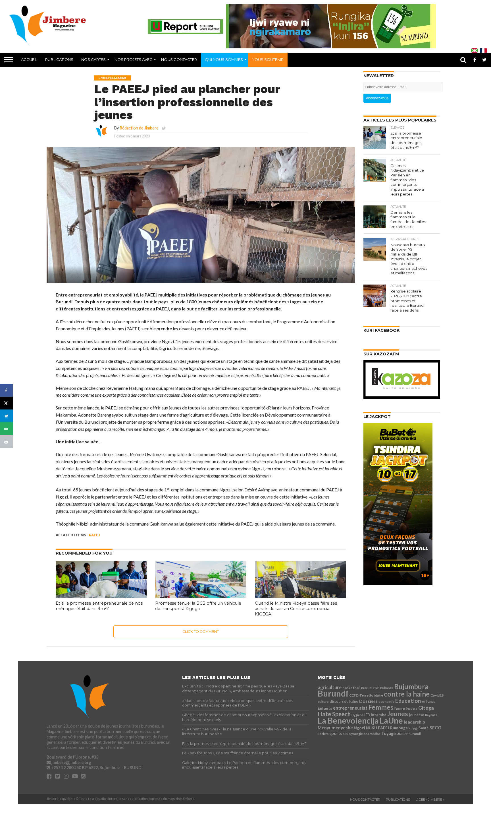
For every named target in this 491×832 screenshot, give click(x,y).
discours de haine (344, 701)
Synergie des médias (364, 734)
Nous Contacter (179, 59)
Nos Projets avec (133, 59)
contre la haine (407, 694)
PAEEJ (94, 535)
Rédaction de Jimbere (139, 127)
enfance (429, 701)
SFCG (435, 727)
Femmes (381, 707)
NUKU (371, 728)
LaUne (391, 720)
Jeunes (397, 714)
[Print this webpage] (6, 441)
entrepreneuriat (350, 708)
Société (323, 734)
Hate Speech (334, 714)
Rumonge (399, 727)
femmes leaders (405, 708)
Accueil (29, 59)
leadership (414, 721)
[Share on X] (6, 403)
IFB (367, 714)
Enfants (325, 708)
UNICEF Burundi (409, 734)
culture (323, 701)
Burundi (333, 693)
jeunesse (416, 715)
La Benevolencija (348, 720)
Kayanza (431, 715)
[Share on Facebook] (6, 390)
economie (386, 701)
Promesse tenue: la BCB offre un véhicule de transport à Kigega (198, 606)
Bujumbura (411, 686)
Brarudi (367, 688)
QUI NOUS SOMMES (224, 59)
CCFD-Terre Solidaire (366, 695)
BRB (376, 688)
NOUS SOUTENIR (268, 59)
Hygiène (357, 715)
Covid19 (437, 695)
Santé (424, 728)
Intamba (378, 714)
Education (408, 700)
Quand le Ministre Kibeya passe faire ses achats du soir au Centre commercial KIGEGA (296, 608)
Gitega (426, 708)
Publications (59, 59)
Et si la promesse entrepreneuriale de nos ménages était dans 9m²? (99, 606)
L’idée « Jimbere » (430, 800)
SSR (345, 734)
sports (335, 733)
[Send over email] (6, 429)
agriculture (330, 687)
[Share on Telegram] (6, 416)
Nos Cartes (93, 59)
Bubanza (386, 688)
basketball (351, 688)
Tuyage (388, 733)
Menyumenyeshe (335, 727)
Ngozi (359, 727)
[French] (483, 50)
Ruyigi (413, 728)
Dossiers (368, 701)
